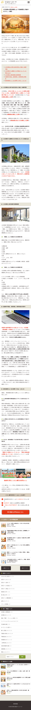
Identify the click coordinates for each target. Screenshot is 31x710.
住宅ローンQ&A (13, 7)
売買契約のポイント (6, 639)
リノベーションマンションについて (9, 621)
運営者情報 (15, 703)
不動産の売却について (7, 633)
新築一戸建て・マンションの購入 (9, 618)
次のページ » (25, 568)
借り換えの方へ (5, 594)
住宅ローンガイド (6, 579)
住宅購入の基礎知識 (6, 612)
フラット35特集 (5, 604)
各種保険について (6, 649)
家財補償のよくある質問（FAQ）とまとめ (15, 80)
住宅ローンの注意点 (6, 585)
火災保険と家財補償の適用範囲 (13, 75)
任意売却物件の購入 (6, 645)
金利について (5, 601)
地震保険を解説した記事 (13, 114)
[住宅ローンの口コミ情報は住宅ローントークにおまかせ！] (8, 3)
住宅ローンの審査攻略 (7, 598)
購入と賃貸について (6, 630)
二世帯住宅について (6, 642)
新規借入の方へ (5, 591)
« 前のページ (6, 568)
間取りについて (5, 652)
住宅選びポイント (6, 615)
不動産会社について (6, 636)
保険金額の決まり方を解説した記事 (19, 120)
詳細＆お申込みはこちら (16, 512)
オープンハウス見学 (6, 627)
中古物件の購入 (5, 624)
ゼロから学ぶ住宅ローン (7, 576)
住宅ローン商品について (7, 588)
